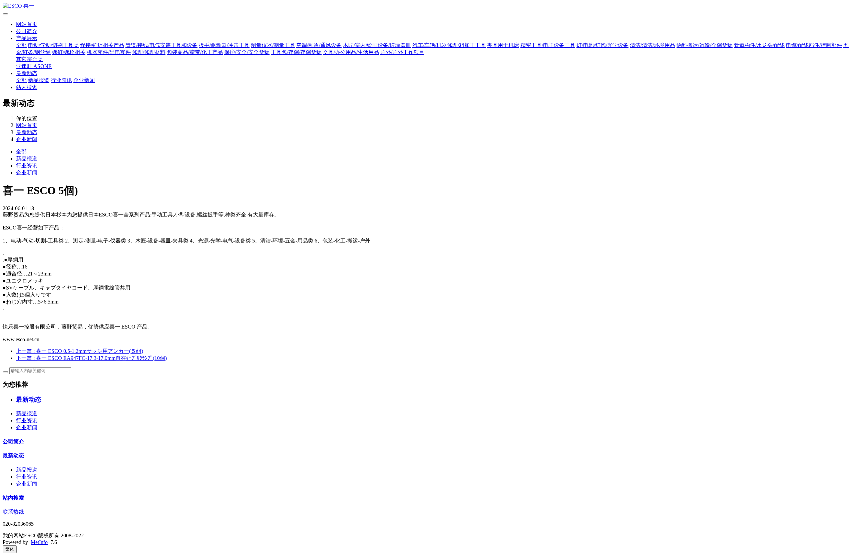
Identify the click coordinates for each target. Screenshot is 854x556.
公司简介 (26, 31)
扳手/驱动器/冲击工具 (224, 45)
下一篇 (91, 358)
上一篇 (79, 351)
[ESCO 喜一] (427, 6)
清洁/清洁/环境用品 (652, 45)
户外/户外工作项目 (402, 52)
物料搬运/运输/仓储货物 (705, 45)
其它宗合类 (29, 59)
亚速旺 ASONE (34, 66)
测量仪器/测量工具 (273, 45)
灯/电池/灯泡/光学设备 (602, 45)
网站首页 (26, 24)
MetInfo (39, 542)
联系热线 (13, 512)
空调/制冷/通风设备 (319, 45)
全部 (21, 45)
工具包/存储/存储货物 (296, 52)
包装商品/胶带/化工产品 (195, 52)
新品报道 (38, 80)
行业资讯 (61, 80)
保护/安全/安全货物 (247, 52)
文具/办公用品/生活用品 (351, 52)
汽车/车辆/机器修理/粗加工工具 (449, 45)
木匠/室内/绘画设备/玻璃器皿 (377, 45)
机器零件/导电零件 (109, 52)
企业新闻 (84, 80)
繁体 (9, 549)
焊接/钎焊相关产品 (102, 45)
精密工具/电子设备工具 (547, 45)
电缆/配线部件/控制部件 (814, 45)
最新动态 (26, 73)
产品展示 (26, 38)
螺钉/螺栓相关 (68, 52)
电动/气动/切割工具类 (53, 45)
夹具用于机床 (503, 45)
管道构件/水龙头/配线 (759, 45)
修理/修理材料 (148, 52)
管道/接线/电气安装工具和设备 (161, 45)
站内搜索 (26, 87)
